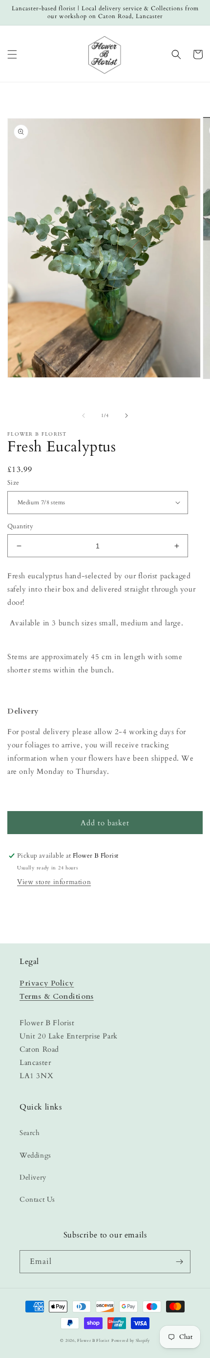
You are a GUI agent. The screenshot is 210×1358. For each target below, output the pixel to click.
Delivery (33, 1177)
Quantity (20, 526)
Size (13, 482)
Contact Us (37, 1199)
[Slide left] (83, 415)
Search (30, 1132)
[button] (12, 54)
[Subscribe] (179, 1261)
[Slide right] (126, 415)
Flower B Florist (93, 1340)
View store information (54, 882)
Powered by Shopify (130, 1340)
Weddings (35, 1155)
